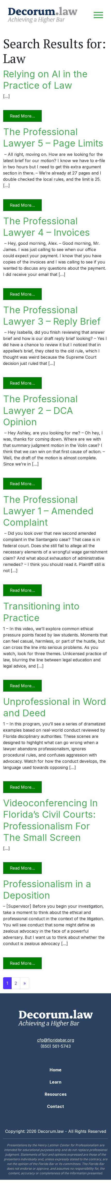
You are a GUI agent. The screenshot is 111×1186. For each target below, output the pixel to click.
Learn (55, 1082)
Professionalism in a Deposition (47, 889)
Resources (56, 1094)
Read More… (26, 116)
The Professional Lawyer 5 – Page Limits (53, 137)
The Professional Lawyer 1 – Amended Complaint (48, 511)
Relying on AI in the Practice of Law (45, 79)
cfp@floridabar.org (55, 1040)
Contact (55, 1106)
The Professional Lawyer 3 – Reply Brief (52, 315)
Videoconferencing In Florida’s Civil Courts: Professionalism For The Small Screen (50, 820)
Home (55, 1069)
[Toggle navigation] (98, 15)
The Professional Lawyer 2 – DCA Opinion (40, 410)
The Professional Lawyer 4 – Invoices (46, 226)
